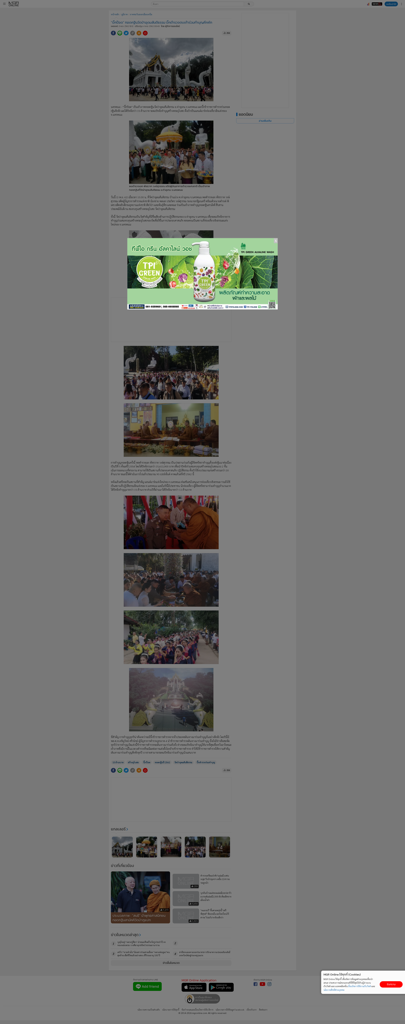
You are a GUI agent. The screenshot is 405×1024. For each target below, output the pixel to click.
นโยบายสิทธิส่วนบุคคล (334, 989)
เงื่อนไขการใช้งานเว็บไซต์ (359, 986)
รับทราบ (391, 984)
